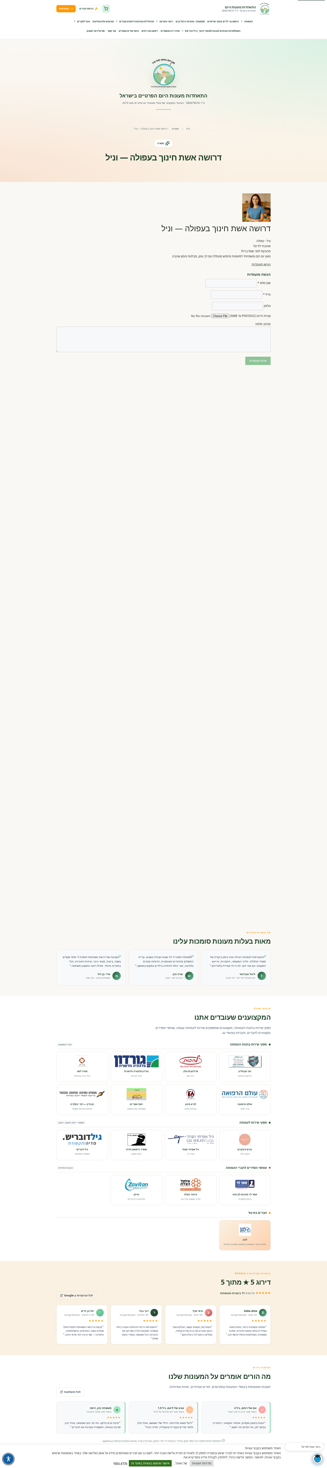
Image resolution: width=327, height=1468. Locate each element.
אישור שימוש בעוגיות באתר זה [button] (150, 1463)
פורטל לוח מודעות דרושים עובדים (136, 21)
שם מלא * (264, 283)
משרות (175, 128)
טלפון (267, 306)
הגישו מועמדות (261, 264)
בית (188, 128)
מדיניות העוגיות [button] (201, 1463)
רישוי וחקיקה (166, 21)
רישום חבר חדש (150, 31)
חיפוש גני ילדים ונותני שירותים (223, 21)
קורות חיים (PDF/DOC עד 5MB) (250, 316)
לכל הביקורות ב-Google (74, 1294)
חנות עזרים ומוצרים (129, 31)
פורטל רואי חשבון (96, 31)
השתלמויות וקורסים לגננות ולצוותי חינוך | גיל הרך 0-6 (212, 31)
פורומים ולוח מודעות (103, 21)
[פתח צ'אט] (317, 1458)
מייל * (267, 294)
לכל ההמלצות (72, 1392)
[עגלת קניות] (106, 9)
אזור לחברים (83, 21)
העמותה (248, 21)
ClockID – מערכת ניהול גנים (190, 21)
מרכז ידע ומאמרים (170, 31)
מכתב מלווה (263, 324)
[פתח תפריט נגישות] (8, 1459)
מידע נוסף (120, 1463)
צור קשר (111, 31)
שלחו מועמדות (258, 361)
